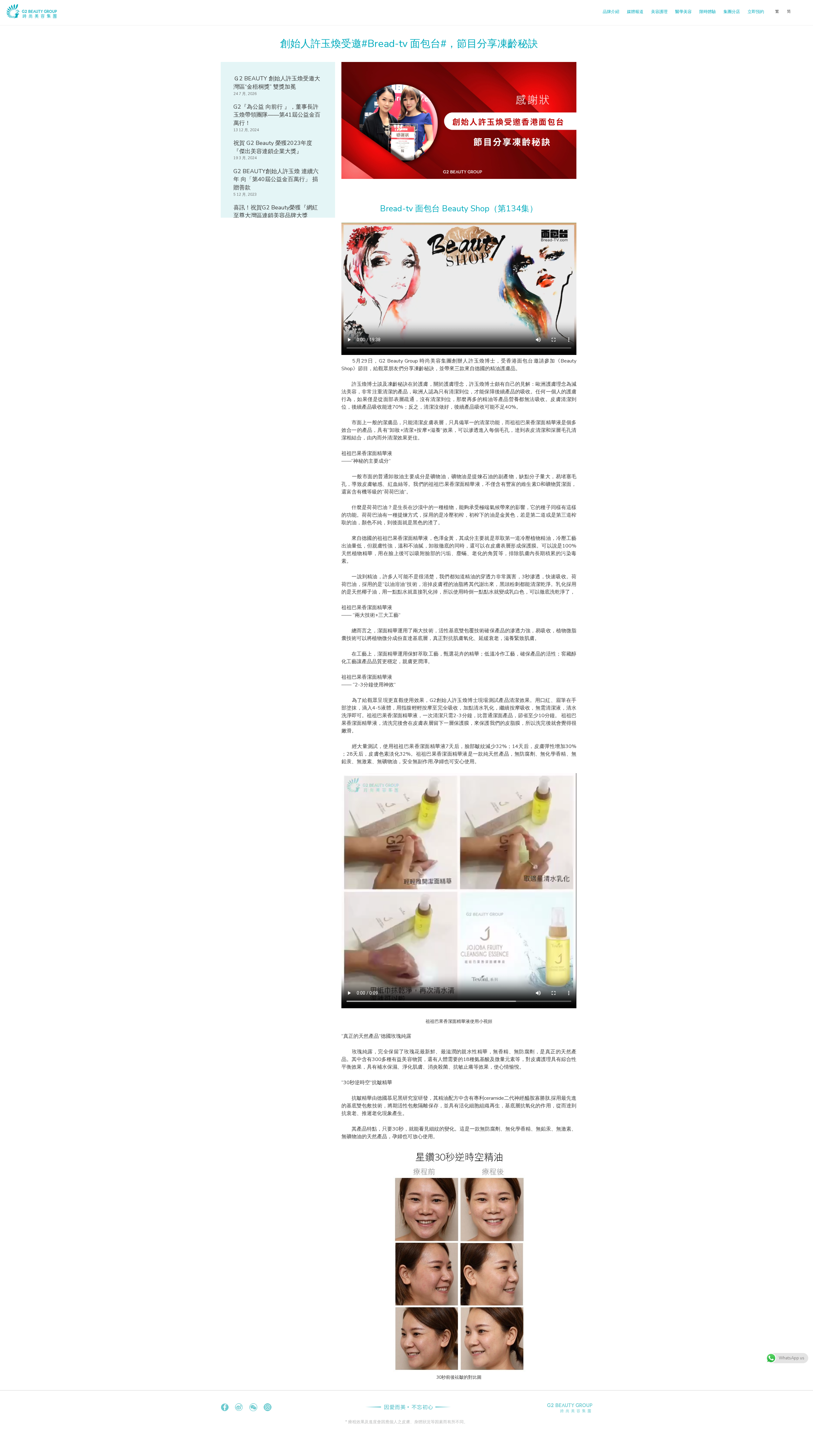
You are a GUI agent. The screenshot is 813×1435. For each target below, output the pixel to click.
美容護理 (659, 12)
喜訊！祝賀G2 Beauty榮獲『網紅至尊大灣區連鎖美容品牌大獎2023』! (275, 216)
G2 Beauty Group (51, 12)
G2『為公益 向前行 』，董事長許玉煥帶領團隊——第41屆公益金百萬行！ (276, 115)
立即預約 (756, 12)
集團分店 (731, 12)
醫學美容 (683, 12)
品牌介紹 (611, 12)
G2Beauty (569, 1408)
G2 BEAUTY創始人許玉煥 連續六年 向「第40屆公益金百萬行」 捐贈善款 (276, 179)
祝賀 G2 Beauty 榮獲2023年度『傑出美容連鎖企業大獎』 (272, 147)
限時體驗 (707, 12)
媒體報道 (635, 12)
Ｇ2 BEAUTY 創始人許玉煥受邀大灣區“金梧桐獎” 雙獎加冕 (276, 83)
